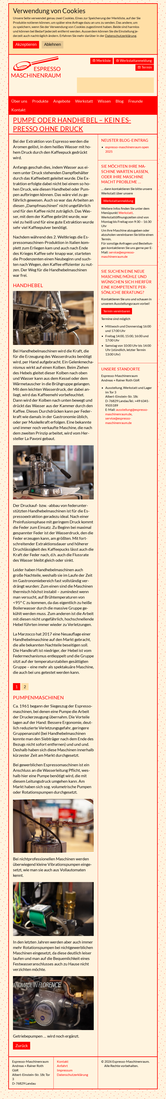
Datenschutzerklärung (120, 36)
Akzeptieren (26, 44)
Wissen (104, 101)
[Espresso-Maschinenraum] (41, 69)
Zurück (21, 1045)
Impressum (64, 1070)
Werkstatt (84, 101)
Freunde (135, 101)
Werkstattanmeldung (136, 60)
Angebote (61, 101)
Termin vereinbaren (116, 311)
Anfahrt (62, 1066)
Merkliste (103, 60)
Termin (147, 67)
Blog (119, 101)
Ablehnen (52, 44)
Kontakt (18, 109)
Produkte (40, 101)
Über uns (19, 101)
